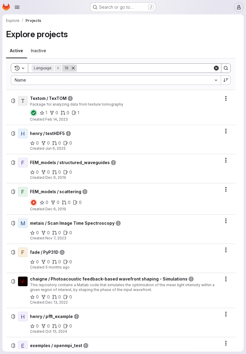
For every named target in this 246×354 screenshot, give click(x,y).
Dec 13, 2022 (56, 302)
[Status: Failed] (33, 202)
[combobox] (116, 80)
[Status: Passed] (33, 112)
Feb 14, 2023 (56, 119)
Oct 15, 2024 (56, 331)
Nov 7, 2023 (55, 238)
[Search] (226, 68)
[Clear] (216, 68)
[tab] (16, 50)
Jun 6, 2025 (55, 148)
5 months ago (57, 267)
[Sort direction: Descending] (226, 80)
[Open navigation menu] (17, 7)
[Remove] (73, 68)
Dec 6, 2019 (55, 177)
